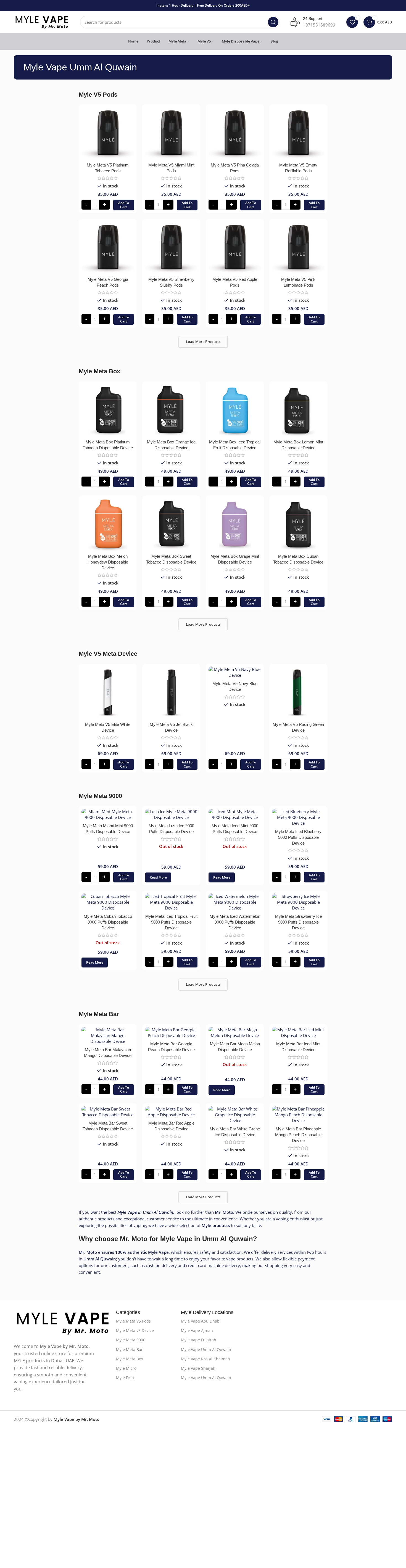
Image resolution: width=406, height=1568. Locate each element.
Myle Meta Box (129, 1358)
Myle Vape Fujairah (198, 1339)
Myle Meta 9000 (130, 1339)
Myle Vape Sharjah (198, 1368)
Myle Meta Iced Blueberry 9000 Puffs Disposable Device (298, 837)
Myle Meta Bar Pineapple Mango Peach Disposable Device (298, 1135)
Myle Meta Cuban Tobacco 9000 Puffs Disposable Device (108, 922)
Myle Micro (126, 1368)
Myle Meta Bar (129, 1349)
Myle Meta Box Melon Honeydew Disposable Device (108, 562)
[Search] (273, 22)
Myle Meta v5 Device (135, 1330)
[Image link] (62, 1322)
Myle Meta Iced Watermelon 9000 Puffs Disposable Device (235, 922)
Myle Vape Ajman (197, 1330)
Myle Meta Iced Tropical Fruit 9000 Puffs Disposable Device (171, 922)
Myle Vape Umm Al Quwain (206, 1349)
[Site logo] (41, 21)
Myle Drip (125, 1377)
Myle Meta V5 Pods (133, 1321)
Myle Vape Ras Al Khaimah (205, 1358)
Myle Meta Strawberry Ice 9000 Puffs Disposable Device (298, 922)
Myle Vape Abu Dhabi (201, 1321)
